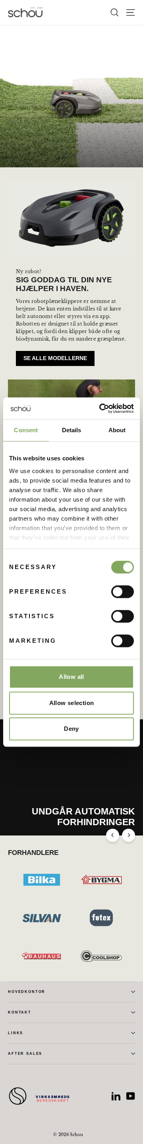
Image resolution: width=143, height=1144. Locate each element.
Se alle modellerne (55, 358)
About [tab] (117, 430)
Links (15, 1033)
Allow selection (71, 702)
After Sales (25, 1054)
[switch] (122, 591)
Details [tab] (71, 430)
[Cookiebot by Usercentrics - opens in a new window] (101, 408)
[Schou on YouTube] (130, 1096)
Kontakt (19, 1012)
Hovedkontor (26, 992)
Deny (71, 728)
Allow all (71, 676)
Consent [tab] (26, 430)
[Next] (128, 835)
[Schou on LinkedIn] (116, 1096)
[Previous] (112, 835)
